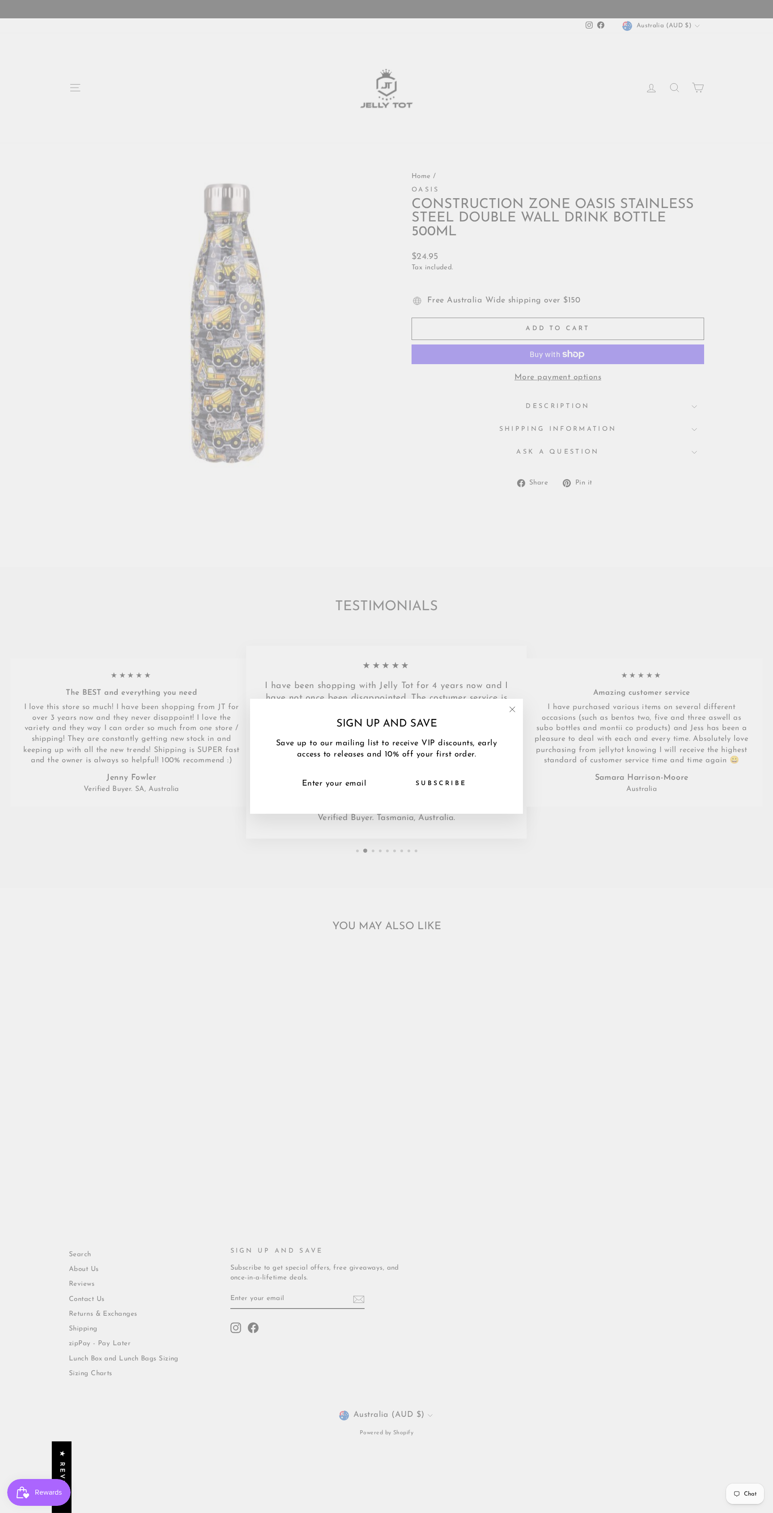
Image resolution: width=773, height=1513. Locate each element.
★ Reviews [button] (62, 1477)
